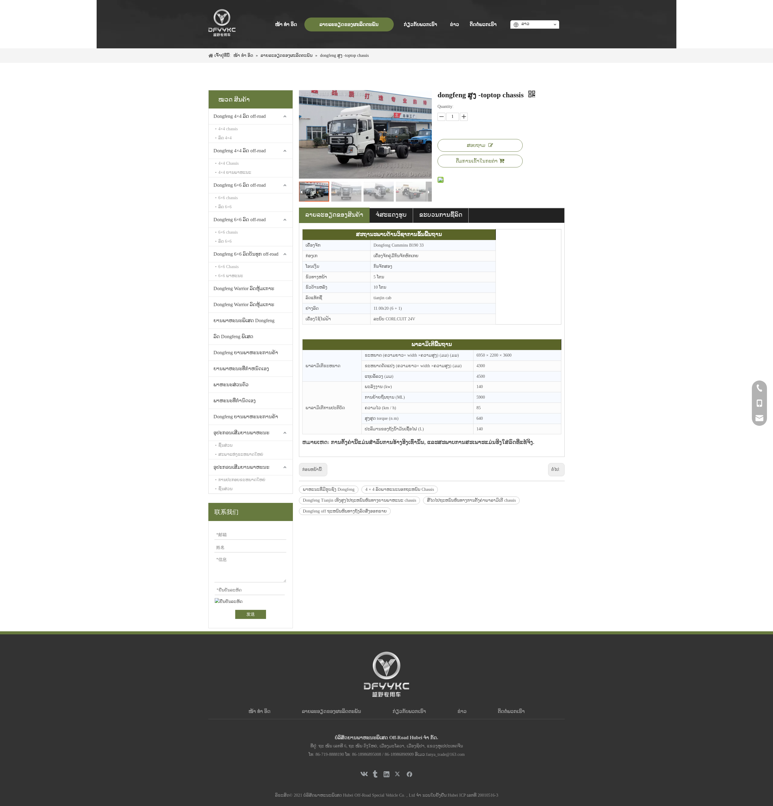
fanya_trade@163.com (445, 754)
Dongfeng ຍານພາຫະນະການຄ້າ (245, 352)
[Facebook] (409, 774)
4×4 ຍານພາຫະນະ (234, 172)
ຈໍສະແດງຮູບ (391, 214)
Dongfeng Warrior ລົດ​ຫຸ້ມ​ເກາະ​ (243, 288)
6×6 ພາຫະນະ (230, 276)
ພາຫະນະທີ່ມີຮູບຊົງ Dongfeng (328, 489)
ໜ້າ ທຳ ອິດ (260, 711)
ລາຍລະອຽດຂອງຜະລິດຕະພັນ (331, 711)
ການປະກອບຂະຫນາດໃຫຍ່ (241, 479)
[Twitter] (398, 774)
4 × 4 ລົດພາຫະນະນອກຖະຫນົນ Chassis (399, 489)
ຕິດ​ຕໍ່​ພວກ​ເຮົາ (511, 711)
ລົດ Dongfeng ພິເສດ (233, 336)
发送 (250, 614)
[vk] (363, 774)
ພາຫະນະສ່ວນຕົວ (231, 384)
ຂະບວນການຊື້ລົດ (440, 214)
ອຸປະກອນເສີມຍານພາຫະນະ (241, 432)
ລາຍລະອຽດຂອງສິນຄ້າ (334, 214)
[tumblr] (375, 774)
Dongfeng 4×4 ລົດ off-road (239, 116)
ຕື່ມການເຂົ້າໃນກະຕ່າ (477, 160)
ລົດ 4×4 (225, 138)
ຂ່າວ (462, 711)
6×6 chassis (228, 198)
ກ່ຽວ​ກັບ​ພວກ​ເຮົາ (409, 711)
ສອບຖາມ (476, 145)
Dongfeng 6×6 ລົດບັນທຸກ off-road (245, 254)
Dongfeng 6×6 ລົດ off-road (239, 185)
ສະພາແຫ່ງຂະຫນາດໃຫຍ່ (240, 454)
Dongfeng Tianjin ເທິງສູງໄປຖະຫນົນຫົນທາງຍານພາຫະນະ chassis (359, 500)
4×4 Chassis (228, 163)
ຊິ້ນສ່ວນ (225, 445)
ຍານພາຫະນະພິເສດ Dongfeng (243, 320)
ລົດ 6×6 (225, 207)
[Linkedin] (386, 774)
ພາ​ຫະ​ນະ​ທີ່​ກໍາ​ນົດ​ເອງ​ (234, 400)
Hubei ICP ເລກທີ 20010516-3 (473, 795)
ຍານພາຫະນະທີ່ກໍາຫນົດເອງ (241, 368)
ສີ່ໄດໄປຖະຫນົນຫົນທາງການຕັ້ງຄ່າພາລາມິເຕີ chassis (471, 500)
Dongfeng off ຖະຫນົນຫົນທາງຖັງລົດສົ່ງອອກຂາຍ (345, 511)
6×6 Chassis (228, 266)
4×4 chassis (228, 129)
